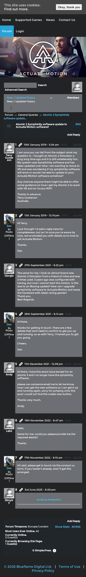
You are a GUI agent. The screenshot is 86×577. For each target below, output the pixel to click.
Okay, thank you (69, 7)
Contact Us (67, 20)
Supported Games (28, 20)
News (50, 20)
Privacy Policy (43, 571)
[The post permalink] (20, 144)
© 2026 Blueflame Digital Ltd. (28, 567)
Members (73, 97)
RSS (78, 124)
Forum (7, 31)
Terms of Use (69, 567)
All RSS (76, 526)
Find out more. (16, 9)
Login (20, 31)
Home (6, 20)
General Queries (28, 114)
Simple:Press (43, 550)
